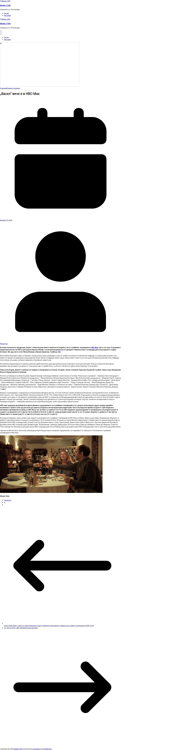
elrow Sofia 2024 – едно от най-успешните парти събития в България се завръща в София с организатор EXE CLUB (49, 626)
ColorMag (36, 749)
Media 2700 (5, 5)
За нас (6, 13)
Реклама (7, 15)
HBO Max (94, 347)
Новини (3, 88)
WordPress (47, 749)
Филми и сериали (13, 88)
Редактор (4, 344)
